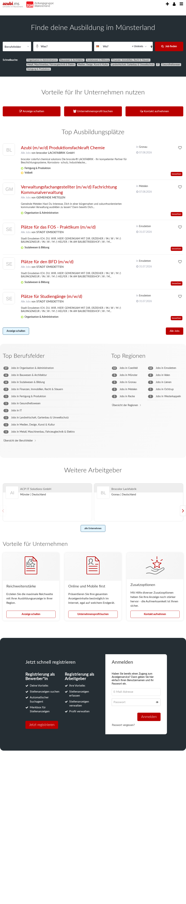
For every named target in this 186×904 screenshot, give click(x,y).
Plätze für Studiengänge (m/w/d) (51, 296)
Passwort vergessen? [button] (123, 725)
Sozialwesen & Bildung (98, 60)
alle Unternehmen (93, 528)
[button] (151, 46)
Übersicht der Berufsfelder (18, 440)
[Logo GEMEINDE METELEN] (9, 189)
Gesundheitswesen (171, 65)
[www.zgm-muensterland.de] (50, 4)
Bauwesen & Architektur (72, 60)
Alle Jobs (26, 153)
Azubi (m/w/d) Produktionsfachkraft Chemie (63, 148)
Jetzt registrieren (41, 725)
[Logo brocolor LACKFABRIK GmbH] (9, 150)
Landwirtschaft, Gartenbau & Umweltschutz (133, 65)
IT (158, 65)
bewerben (176, 174)
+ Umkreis (137, 46)
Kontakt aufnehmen (155, 614)
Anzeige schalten (16, 331)
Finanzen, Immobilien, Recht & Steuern (130, 60)
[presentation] (167, 4)
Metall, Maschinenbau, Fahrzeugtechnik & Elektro (51, 65)
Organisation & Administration (42, 60)
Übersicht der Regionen (125, 405)
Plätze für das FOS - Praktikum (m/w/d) (58, 227)
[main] (93, 388)
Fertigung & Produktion (38, 69)
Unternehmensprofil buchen (93, 614)
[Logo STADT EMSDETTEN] (9, 230)
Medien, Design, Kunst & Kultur (93, 65)
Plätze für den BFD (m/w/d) (47, 262)
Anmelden (149, 717)
